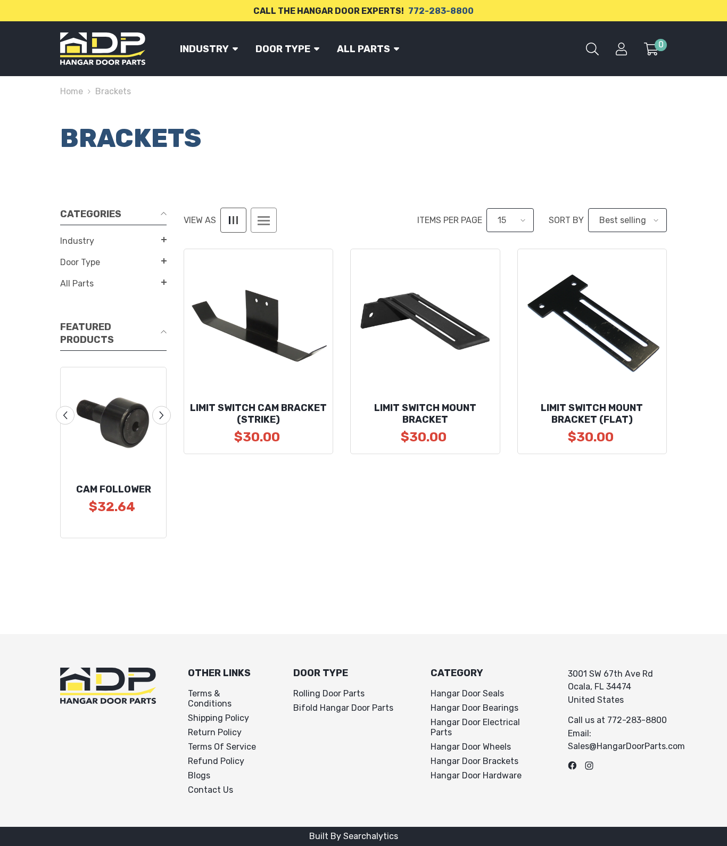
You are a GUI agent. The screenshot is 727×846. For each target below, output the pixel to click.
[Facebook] (572, 765)
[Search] (592, 49)
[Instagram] (589, 765)
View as (200, 220)
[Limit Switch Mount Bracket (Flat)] (592, 323)
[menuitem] (113, 241)
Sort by (566, 220)
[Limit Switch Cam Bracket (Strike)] (258, 323)
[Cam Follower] (113, 420)
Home (71, 91)
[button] (113, 240)
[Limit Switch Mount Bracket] (425, 323)
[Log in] (621, 49)
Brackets (113, 91)
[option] (113, 452)
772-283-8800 (441, 11)
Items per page (449, 220)
